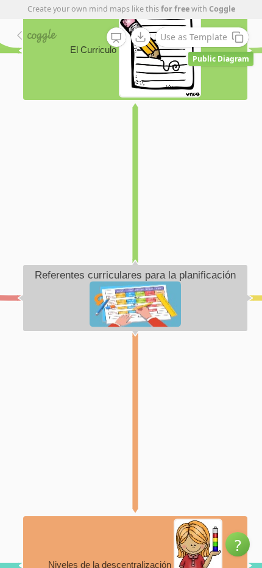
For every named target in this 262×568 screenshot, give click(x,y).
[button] (237, 544)
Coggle (222, 9)
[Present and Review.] (116, 38)
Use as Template (193, 37)
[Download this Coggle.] (140, 37)
